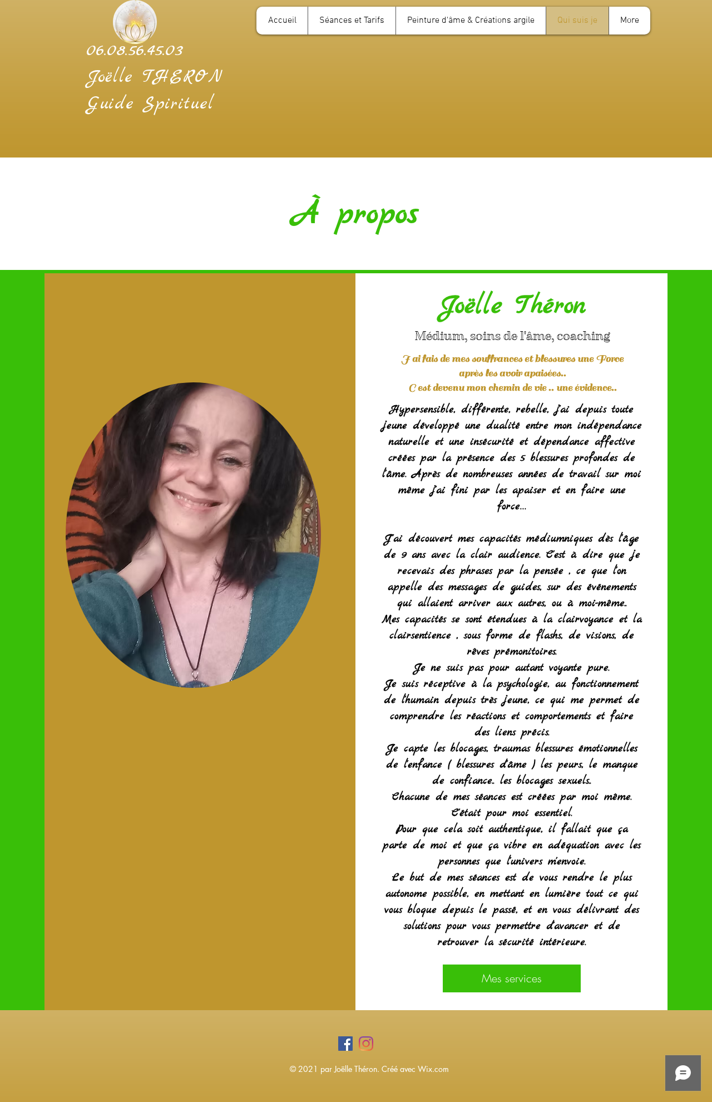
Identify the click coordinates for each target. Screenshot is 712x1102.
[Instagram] (366, 1043)
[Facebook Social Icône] (345, 1043)
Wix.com (433, 1069)
